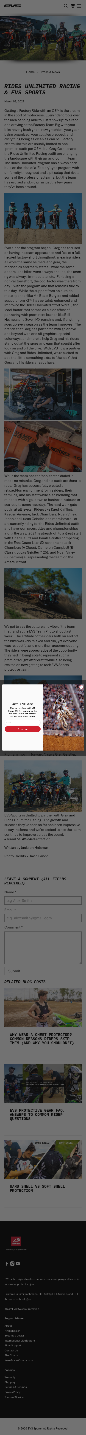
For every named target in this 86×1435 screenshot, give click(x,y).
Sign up (23, 729)
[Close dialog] (81, 687)
